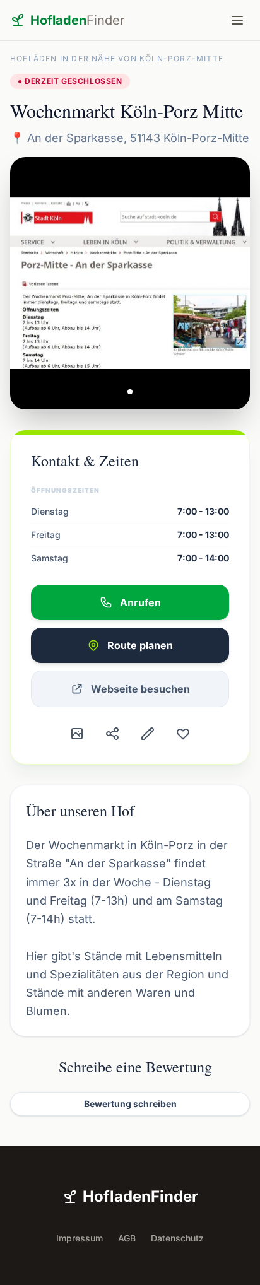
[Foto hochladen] (77, 733)
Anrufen (140, 602)
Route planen (140, 645)
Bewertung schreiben (130, 1103)
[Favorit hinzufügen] (183, 733)
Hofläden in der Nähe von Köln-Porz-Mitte (116, 58)
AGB (127, 1238)
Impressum (79, 1238)
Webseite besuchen (140, 689)
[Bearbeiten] (147, 733)
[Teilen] (112, 733)
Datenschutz (177, 1238)
